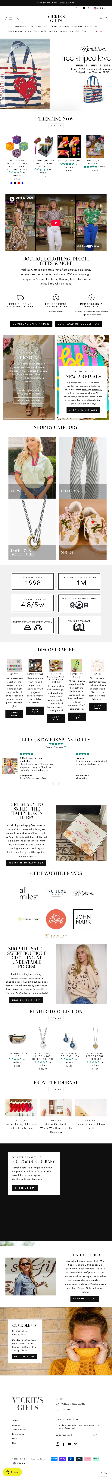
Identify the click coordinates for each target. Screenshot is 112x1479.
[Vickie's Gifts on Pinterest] (75, 1444)
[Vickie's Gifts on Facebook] (63, 1444)
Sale (102, 31)
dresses (85, 389)
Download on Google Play (78, 323)
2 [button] (67, 111)
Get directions (24, 1356)
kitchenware (71, 1284)
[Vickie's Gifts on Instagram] (57, 1444)
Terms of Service (19, 1429)
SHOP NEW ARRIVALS (83, 410)
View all (56, 126)
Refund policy (18, 1434)
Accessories (91, 26)
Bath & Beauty (15, 31)
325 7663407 (67, 1409)
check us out (25, 1188)
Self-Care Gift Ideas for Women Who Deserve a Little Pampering (56, 1128)
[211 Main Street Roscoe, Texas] (56, 1341)
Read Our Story (84, 1298)
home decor (44, 274)
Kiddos (63, 31)
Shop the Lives (89, 31)
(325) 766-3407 (18, 18)
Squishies (64, 26)
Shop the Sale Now (26, 1000)
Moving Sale (21, 26)
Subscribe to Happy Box (26, 863)
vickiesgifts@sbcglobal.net (10, 18)
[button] (15, 172)
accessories (79, 1280)
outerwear (96, 389)
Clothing (77, 26)
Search (15, 1420)
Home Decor (40, 31)
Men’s (28, 31)
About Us (16, 1425)
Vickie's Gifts (56, 18)
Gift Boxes (36, 26)
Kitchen (53, 31)
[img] (56, 744)
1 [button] (45, 111)
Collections (50, 26)
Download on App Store (31, 323)
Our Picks (74, 31)
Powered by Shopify (38, 1459)
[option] (56, 2)
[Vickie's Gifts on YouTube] (69, 1444)
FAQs (14, 1438)
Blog (14, 1443)
